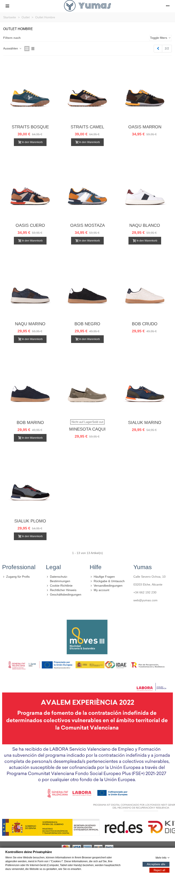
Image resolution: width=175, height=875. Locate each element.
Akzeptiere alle (156, 864)
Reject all (159, 870)
